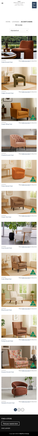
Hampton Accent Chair (8, 403)
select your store (26, 61)
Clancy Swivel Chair (7, 186)
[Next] (22, 409)
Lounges (15, 22)
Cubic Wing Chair (6, 279)
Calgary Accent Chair (7, 93)
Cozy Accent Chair (6, 248)
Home (8, 22)
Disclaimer (5, 428)
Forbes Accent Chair (7, 341)
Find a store (34, 5)
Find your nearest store (10, 423)
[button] (2, 3)
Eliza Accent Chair (6, 310)
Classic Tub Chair (6, 217)
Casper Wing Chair (6, 124)
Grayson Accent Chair (7, 372)
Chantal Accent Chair (7, 155)
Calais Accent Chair (7, 62)
